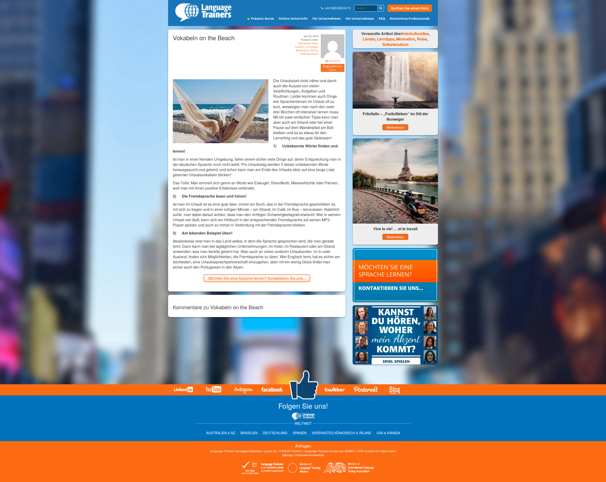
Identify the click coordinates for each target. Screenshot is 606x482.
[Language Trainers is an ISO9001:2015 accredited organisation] (263, 468)
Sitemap (287, 455)
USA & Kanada (388, 432)
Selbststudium (309, 54)
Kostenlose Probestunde (410, 18)
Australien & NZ (220, 432)
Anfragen (303, 446)
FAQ (382, 18)
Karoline (334, 60)
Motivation (302, 50)
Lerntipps (312, 47)
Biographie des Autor (332, 67)
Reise (314, 50)
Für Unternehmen (326, 18)
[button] (380, 8)
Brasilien (249, 432)
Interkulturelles (308, 43)
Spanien (300, 432)
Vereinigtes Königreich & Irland (341, 432)
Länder (299, 47)
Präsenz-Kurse (262, 18)
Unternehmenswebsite (309, 455)
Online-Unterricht (293, 18)
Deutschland (275, 432)
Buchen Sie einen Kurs (409, 8)
